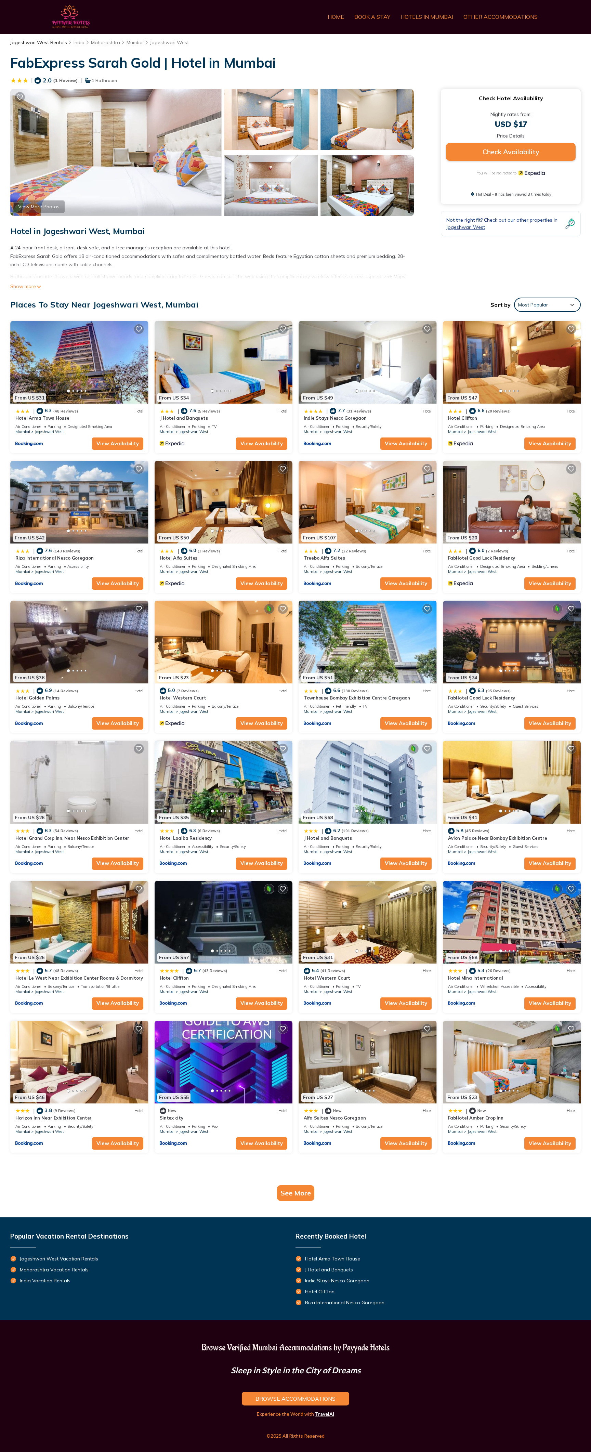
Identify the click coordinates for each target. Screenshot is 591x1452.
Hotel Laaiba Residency (186, 838)
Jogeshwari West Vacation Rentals (59, 1259)
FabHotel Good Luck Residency (481, 558)
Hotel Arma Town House (42, 418)
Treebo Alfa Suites (324, 558)
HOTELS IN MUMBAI (426, 16)
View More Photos (39, 207)
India (79, 42)
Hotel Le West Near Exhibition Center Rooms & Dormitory (79, 978)
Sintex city (171, 1118)
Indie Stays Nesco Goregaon (335, 418)
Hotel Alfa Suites (179, 558)
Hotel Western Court (183, 698)
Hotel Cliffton (462, 418)
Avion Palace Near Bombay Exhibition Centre (497, 838)
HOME (336, 16)
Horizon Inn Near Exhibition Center (53, 1118)
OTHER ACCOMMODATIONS (500, 16)
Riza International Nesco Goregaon (54, 558)
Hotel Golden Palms (37, 698)
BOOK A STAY (372, 16)
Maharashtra (105, 42)
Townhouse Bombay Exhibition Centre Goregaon (357, 698)
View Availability (117, 443)
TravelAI (324, 1414)
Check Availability (511, 151)
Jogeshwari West (169, 42)
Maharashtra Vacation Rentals (54, 1270)
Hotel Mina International (475, 978)
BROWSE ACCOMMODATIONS (295, 1398)
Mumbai (135, 42)
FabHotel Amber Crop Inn (475, 1118)
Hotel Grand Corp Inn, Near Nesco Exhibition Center (72, 838)
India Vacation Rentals (45, 1281)
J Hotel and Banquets (184, 418)
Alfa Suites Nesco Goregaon (335, 1118)
